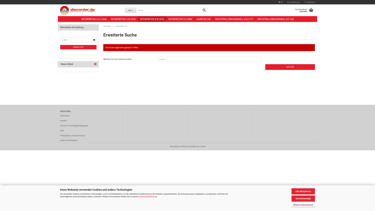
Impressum (65, 116)
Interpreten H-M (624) (123, 19)
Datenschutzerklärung (147, 196)
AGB (62, 131)
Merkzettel (310, 2)
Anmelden (78, 47)
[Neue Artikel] (95, 64)
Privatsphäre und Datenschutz (72, 136)
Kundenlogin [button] (294, 2)
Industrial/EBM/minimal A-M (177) (234, 19)
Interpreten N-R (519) (152, 19)
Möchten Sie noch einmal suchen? (117, 59)
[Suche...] (204, 10)
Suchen (290, 67)
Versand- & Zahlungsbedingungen (74, 126)
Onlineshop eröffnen (178, 146)
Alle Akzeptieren (303, 191)
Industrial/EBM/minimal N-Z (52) (276, 19)
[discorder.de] (90, 10)
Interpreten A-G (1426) (94, 19)
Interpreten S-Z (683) (180, 19)
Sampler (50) (204, 19)
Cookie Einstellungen (68, 140)
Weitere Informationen (303, 205)
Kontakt (63, 121)
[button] (280, 2)
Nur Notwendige (303, 198)
